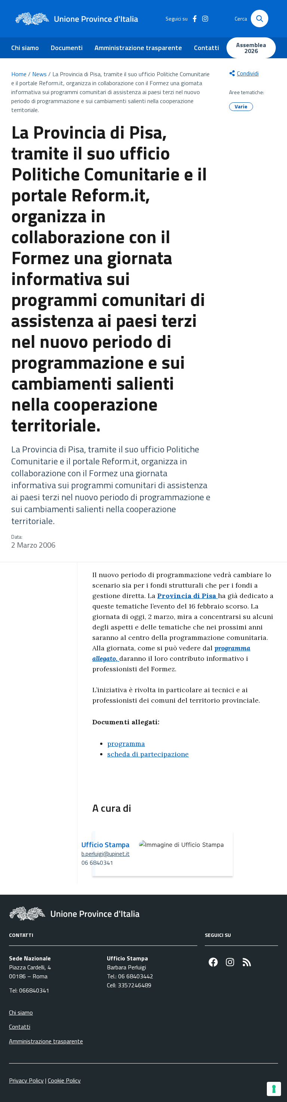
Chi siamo (25, 48)
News (39, 73)
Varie (241, 106)
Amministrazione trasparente (138, 48)
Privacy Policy (26, 1080)
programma (126, 743)
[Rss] (246, 962)
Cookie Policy (64, 1080)
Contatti (206, 48)
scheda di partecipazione (148, 754)
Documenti (67, 48)
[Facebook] (213, 962)
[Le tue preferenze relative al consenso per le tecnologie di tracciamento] (274, 1089)
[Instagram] (230, 962)
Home (19, 73)
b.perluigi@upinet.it (105, 853)
